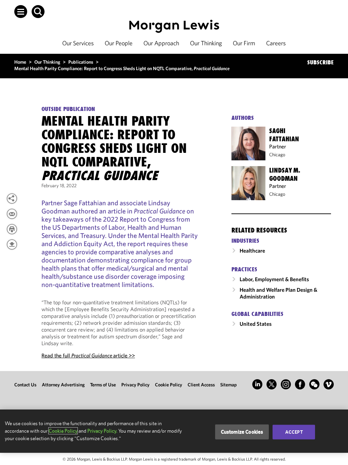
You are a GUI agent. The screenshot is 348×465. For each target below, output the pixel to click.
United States (256, 323)
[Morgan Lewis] (174, 26)
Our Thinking (206, 43)
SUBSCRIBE (320, 62)
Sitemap (228, 385)
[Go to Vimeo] (329, 384)
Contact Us (25, 385)
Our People (119, 43)
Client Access (201, 385)
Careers (276, 43)
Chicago (277, 154)
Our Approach (161, 43)
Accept (294, 432)
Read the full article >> (88, 355)
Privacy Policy (135, 385)
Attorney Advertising (63, 385)
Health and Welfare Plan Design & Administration (278, 293)
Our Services (78, 43)
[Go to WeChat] (314, 384)
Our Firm (244, 43)
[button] (20, 11)
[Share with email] (12, 214)
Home (20, 62)
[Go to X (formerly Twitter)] (271, 384)
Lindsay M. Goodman (284, 174)
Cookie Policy (168, 385)
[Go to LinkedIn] (257, 384)
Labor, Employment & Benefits (274, 279)
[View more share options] (12, 198)
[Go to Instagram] (286, 384)
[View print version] (12, 229)
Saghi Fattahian (284, 135)
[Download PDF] (12, 244)
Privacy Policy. (102, 431)
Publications (80, 62)
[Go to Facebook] (300, 384)
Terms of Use (103, 385)
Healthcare (252, 250)
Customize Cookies (242, 432)
